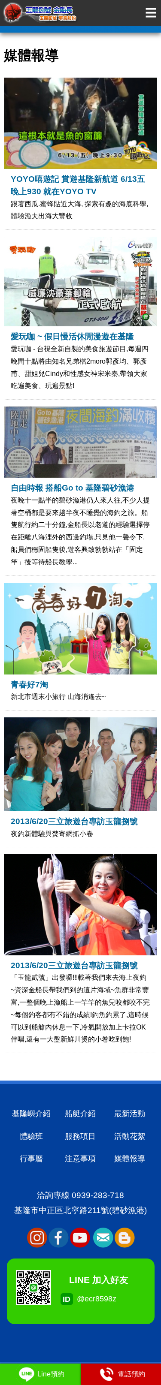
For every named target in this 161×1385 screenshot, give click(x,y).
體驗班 (31, 1136)
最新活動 (129, 1113)
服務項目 (80, 1136)
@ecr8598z (74, 1299)
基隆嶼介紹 (31, 1113)
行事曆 (31, 1158)
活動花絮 (129, 1136)
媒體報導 (129, 1158)
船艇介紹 (80, 1113)
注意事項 (80, 1158)
